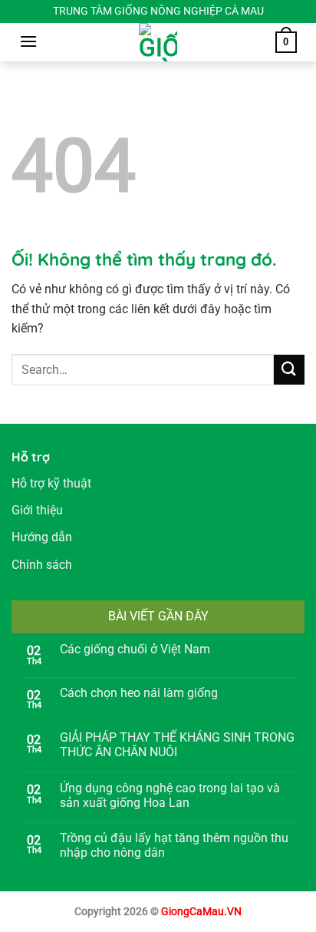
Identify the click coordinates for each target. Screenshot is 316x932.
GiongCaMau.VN (201, 911)
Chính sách (42, 564)
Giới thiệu (37, 510)
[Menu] (28, 41)
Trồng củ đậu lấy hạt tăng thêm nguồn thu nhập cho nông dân (174, 845)
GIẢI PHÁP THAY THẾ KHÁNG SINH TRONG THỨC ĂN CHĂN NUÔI (177, 744)
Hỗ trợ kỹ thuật (51, 483)
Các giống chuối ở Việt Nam (135, 649)
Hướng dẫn (42, 537)
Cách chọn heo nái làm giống (139, 693)
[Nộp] (289, 370)
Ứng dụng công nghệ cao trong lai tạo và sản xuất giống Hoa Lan (170, 795)
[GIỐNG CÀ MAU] (158, 42)
